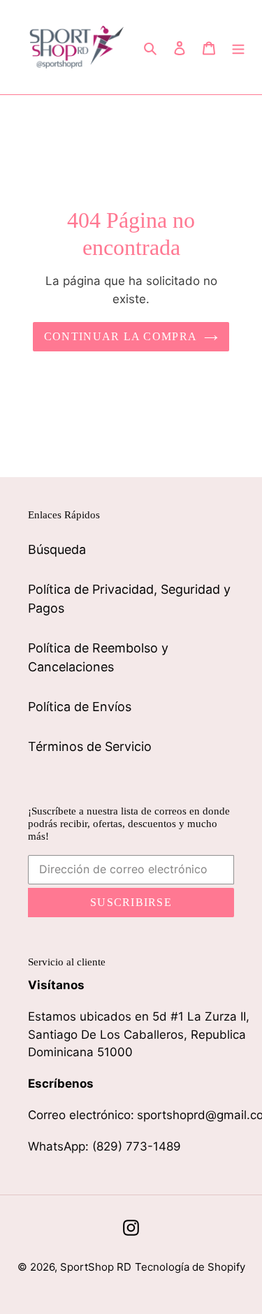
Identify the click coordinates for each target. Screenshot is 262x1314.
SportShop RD (95, 1266)
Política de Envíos (79, 706)
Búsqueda (57, 549)
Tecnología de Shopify (190, 1266)
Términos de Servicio (90, 746)
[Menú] (238, 47)
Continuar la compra (120, 336)
